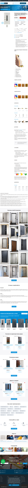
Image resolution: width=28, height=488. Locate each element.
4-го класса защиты (23, 406)
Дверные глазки (16, 119)
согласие (4, 465)
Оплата (24, 24)
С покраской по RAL (18, 408)
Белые (11, 406)
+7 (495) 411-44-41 (14, 461)
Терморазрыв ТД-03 (19, 32)
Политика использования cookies (14, 486)
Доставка (16, 24)
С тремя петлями (10, 408)
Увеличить (8, 389)
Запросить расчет (23, 3)
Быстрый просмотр (6, 359)
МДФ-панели (15, 82)
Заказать (8, 348)
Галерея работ (14, 280)
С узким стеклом (3, 408)
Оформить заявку (14, 428)
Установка (20, 24)
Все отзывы (14, 306)
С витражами (16, 406)
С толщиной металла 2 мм (4, 406)
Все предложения (24, 313)
